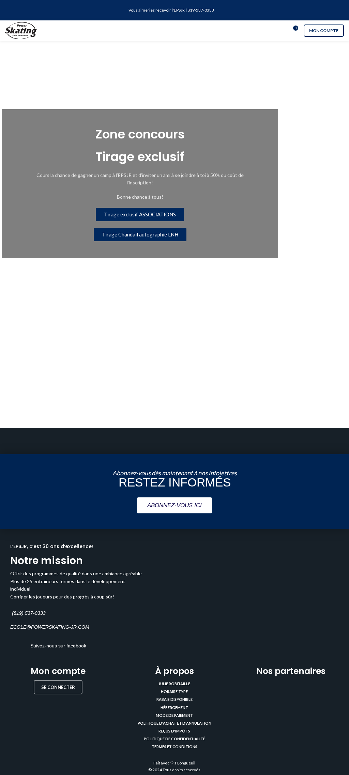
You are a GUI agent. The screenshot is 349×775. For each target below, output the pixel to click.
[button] (140, 214)
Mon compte (323, 30)
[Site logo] (21, 30)
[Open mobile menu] (174, 30)
